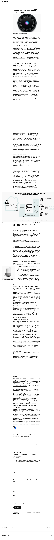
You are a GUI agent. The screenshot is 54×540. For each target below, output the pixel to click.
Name (14, 491)
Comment (14, 481)
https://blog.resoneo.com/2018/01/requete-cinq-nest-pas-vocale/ (27, 461)
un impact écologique (19, 414)
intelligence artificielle (16, 436)
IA (33, 434)
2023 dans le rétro (5, 532)
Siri (28, 436)
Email (14, 495)
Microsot (22, 436)
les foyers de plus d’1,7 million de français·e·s (25, 74)
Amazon (15, 434)
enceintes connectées (23, 434)
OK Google (25, 436)
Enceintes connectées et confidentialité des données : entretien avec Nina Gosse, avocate (27, 386)
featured (23, 33)
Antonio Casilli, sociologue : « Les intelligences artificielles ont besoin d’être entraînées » (25, 319)
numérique (25, 33)
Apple (18, 434)
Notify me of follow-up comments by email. (19, 503)
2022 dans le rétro (5, 535)
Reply (15, 472)
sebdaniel (17, 457)
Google (31, 434)
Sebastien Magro (5, 1)
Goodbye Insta (5, 530)
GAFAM (28, 434)
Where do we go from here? (7, 527)
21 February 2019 (18, 456)
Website (14, 499)
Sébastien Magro (18, 33)
